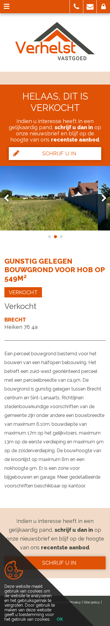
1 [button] (49, 236)
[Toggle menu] (6, 6)
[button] (76, 6)
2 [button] (55, 236)
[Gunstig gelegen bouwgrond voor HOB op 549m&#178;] (55, 198)
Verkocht (23, 292)
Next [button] (101, 198)
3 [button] (61, 236)
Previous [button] (9, 198)
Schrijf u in (59, 153)
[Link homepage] (55, 41)
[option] (55, 198)
